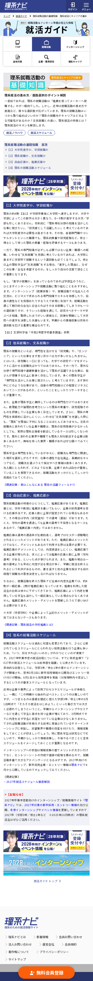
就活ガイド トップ (45, 881)
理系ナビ (77, 765)
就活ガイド (21, 16)
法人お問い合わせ (20, 944)
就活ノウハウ (14, 133)
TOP (17, 47)
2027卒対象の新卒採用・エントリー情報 (50, 805)
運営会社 (48, 944)
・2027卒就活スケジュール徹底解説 (26, 781)
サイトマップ (17, 959)
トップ (6, 16)
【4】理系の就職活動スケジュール (29, 168)
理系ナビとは (17, 936)
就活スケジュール (41, 133)
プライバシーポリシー (54, 951)
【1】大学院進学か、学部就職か (28, 149)
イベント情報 (49, 810)
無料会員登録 (49, 972)
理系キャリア (75, 61)
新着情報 (42, 936)
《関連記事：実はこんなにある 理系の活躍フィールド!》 (39, 484)
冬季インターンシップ (24, 810)
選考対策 (17, 61)
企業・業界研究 (46, 61)
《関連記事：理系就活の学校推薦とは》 (29, 624)
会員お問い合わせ (70, 936)
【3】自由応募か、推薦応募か (26, 162)
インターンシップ (75, 47)
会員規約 (71, 944)
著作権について (18, 951)
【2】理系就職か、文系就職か (26, 156)
